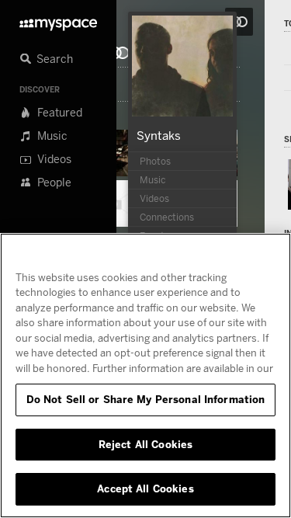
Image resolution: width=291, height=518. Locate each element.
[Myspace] (58, 20)
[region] (145, 375)
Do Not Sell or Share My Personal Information (145, 399)
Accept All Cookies (145, 488)
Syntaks (159, 135)
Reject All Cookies (145, 444)
